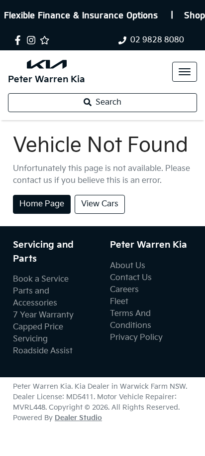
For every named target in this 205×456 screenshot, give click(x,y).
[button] (184, 72)
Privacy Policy (136, 337)
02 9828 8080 (157, 40)
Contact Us (131, 278)
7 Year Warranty (43, 315)
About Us (127, 266)
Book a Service (41, 279)
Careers (124, 290)
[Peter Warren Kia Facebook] (19, 40)
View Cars (99, 204)
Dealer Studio (78, 418)
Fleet (119, 301)
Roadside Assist (43, 351)
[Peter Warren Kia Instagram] (33, 40)
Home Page (41, 204)
